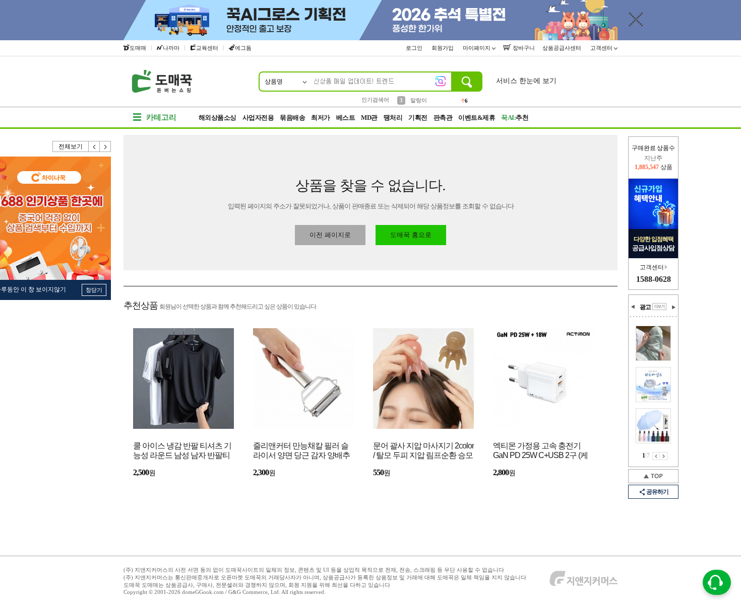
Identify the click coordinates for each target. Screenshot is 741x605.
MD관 (369, 117)
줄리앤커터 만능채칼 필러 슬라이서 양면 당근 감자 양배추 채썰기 (301, 451)
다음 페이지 (664, 456)
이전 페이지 (656, 456)
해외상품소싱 (217, 117)
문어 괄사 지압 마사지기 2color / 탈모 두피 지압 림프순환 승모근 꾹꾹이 (423, 451)
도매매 (138, 48)
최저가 (320, 117)
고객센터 (602, 48)
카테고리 (161, 117)
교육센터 (207, 48)
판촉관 (443, 117)
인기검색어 (375, 100)
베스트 (345, 117)
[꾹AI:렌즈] (440, 81)
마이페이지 (477, 48)
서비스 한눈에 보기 (526, 81)
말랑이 (418, 99)
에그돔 (243, 48)
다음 (105, 146)
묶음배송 (292, 117)
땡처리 (393, 117)
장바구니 (523, 48)
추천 (514, 117)
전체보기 (70, 146)
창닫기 (94, 290)
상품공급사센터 (562, 48)
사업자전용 (258, 117)
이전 (94, 146)
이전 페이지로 (330, 235)
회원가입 (443, 48)
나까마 (171, 48)
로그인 (415, 48)
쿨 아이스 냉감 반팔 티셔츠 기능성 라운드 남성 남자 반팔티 (182, 450)
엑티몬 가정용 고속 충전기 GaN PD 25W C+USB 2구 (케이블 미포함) (540, 451)
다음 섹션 (673, 307)
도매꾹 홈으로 (410, 235)
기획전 (417, 117)
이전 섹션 (633, 307)
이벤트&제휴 (476, 117)
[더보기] (659, 306)
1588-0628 (653, 279)
